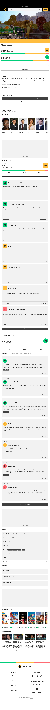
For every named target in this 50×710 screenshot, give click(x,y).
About (13, 675)
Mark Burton (9, 90)
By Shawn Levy (6, 282)
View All (10, 114)
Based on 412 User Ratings (6, 58)
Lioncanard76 (10, 403)
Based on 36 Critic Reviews (7, 51)
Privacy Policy (13, 683)
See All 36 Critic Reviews (25, 328)
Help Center (13, 677)
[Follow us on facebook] (33, 676)
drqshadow (9, 466)
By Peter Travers (6, 303)
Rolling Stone (10, 288)
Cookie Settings (13, 690)
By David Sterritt (6, 324)
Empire (8, 246)
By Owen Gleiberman (7, 197)
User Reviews (6, 335)
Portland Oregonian (12, 267)
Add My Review (25, 69)
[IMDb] (31, 699)
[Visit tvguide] (36, 689)
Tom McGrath (14, 87)
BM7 (7, 424)
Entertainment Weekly (13, 183)
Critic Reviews (6, 160)
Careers (13, 680)
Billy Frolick (14, 90)
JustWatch (46, 104)
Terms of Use (13, 688)
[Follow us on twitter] (41, 676)
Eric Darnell (10, 87)
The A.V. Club (10, 225)
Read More (6, 369)
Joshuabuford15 (11, 382)
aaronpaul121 (10, 487)
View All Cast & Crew (7, 135)
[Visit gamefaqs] (36, 692)
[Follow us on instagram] (37, 676)
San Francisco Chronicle (14, 204)
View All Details (6, 561)
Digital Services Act (13, 685)
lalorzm (8, 361)
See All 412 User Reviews (25, 504)
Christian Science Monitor (14, 309)
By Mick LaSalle (6, 219)
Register (45, 9)
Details (4, 529)
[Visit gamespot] (36, 685)
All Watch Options (25, 101)
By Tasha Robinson (6, 240)
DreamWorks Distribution (12, 41)
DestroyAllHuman (12, 445)
